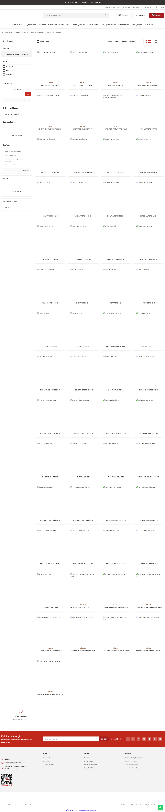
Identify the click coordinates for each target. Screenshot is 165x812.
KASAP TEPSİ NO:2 (50, 346)
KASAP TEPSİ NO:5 (82, 303)
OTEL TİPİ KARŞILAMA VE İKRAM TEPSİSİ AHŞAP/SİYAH (116, 129)
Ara (28, 94)
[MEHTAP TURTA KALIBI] (116, 64)
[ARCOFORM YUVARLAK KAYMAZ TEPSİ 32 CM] (116, 629)
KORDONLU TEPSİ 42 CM (83, 259)
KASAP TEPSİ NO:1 (83, 346)
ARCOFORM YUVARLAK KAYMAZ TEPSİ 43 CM (83, 607)
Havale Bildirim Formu (91, 764)
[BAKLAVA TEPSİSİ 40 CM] (83, 194)
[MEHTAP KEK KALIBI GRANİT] (83, 107)
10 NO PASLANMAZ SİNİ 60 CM (83, 520)
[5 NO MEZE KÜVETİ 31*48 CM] (148, 368)
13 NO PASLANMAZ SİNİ (116, 477)
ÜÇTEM (115, 126)
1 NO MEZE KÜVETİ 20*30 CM (148, 433)
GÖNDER (104, 739)
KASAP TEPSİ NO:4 (115, 303)
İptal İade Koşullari (131, 764)
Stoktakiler (44, 41)
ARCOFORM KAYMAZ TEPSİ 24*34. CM (50, 694)
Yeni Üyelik (46, 758)
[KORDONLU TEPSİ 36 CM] (50, 281)
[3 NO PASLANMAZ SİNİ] (50, 586)
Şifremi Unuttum (48, 764)
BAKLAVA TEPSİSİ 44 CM (148, 172)
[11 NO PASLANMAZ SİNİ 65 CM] (50, 499)
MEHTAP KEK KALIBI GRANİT (82, 129)
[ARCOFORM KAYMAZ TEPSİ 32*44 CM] (148, 629)
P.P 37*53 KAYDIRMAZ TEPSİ (115, 346)
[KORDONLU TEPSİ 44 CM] (50, 238)
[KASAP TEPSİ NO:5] (83, 281)
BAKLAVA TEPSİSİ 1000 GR (50, 172)
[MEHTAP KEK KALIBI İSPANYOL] (148, 64)
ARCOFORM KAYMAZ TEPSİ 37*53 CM (50, 651)
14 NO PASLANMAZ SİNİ (83, 477)
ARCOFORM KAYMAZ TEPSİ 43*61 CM (115, 607)
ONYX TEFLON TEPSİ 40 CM (50, 85)
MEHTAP (50, 82)
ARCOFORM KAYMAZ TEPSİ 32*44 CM (148, 651)
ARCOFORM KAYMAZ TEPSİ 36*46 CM (82, 651)
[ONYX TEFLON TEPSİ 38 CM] (83, 64)
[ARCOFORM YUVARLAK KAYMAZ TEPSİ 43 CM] (83, 586)
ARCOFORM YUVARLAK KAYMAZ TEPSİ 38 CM (149, 607)
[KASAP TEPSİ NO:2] (50, 325)
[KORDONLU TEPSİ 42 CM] (83, 238)
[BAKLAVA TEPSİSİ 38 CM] (116, 194)
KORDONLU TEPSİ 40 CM (115, 259)
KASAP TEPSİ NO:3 (148, 303)
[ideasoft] (70, 810)
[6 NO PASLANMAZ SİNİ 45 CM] (83, 542)
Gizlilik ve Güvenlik (131, 761)
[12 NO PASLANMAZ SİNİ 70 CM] (148, 455)
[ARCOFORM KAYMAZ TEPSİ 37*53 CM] (50, 629)
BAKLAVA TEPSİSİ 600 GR (115, 172)
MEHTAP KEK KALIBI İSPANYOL (148, 85)
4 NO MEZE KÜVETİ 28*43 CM (50, 433)
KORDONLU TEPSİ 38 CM (148, 259)
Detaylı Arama (25, 99)
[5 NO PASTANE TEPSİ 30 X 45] (50, 368)
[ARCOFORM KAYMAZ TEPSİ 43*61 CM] (116, 586)
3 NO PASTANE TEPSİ (148, 346)
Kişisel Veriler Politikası (133, 768)
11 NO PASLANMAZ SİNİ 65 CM (50, 520)
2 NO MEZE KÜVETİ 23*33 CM (116, 433)
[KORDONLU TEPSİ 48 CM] (148, 194)
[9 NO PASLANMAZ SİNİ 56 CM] (116, 499)
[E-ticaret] (82, 810)
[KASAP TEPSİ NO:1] (83, 325)
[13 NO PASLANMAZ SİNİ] (116, 455)
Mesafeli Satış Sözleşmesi (134, 758)
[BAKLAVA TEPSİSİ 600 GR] (116, 151)
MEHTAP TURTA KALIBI (115, 85)
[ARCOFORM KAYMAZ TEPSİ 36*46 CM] (83, 629)
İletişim (86, 758)
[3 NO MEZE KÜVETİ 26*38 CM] (83, 412)
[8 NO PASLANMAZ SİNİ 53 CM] (148, 499)
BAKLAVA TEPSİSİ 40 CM (83, 216)
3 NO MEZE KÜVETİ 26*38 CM (83, 433)
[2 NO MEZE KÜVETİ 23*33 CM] (116, 412)
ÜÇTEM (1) (9, 74)
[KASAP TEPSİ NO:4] (116, 281)
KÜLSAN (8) (9, 66)
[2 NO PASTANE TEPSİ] (116, 368)
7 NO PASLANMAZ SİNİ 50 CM (50, 564)
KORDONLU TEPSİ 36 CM (50, 303)
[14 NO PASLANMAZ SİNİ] (83, 455)
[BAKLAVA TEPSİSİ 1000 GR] (50, 151)
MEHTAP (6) (9, 70)
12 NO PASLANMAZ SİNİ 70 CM (148, 477)
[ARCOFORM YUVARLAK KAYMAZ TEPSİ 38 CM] (148, 586)
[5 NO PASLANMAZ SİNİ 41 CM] (116, 542)
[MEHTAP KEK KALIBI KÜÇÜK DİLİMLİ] (50, 107)
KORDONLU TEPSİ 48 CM (148, 216)
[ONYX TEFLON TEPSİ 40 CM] (50, 64)
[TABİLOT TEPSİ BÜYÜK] (148, 107)
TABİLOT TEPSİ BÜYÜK (149, 129)
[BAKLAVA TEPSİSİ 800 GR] (83, 151)
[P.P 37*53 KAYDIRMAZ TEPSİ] (116, 325)
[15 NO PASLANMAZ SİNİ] (50, 455)
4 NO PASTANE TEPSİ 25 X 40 (83, 390)
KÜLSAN (83, 604)
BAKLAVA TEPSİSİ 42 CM (50, 216)
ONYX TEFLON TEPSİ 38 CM (83, 85)
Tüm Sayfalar (26, 170)
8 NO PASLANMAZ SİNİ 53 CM (148, 520)
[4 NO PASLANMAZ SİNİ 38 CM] (148, 542)
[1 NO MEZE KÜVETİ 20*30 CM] (148, 412)
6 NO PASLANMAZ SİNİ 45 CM (83, 564)
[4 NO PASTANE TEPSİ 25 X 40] (83, 368)
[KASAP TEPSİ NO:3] (148, 281)
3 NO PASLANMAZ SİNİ (50, 607)
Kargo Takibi (88, 768)
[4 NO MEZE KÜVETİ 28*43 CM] (50, 412)
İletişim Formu (88, 761)
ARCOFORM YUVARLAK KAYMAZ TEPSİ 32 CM (116, 651)
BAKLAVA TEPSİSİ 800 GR (83, 172)
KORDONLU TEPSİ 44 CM (50, 259)
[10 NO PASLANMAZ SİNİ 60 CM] (83, 499)
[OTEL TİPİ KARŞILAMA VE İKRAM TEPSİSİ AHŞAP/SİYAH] (116, 107)
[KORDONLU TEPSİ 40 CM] (116, 238)
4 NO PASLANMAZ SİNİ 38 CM (148, 564)
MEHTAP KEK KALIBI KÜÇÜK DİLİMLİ (50, 129)
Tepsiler (58, 32)
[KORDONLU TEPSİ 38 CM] (148, 238)
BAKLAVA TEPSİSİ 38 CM (115, 216)
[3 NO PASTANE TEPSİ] (148, 325)
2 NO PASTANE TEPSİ (115, 390)
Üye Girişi (46, 761)
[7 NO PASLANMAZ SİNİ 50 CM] (50, 542)
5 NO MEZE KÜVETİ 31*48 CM (148, 390)
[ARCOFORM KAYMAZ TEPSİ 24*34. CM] (50, 673)
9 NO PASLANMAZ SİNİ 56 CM (116, 520)
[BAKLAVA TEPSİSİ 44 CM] (148, 151)
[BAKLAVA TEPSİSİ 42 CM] (50, 194)
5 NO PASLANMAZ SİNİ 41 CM (115, 564)
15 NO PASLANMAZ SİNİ (50, 477)
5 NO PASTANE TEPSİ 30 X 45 (50, 390)
